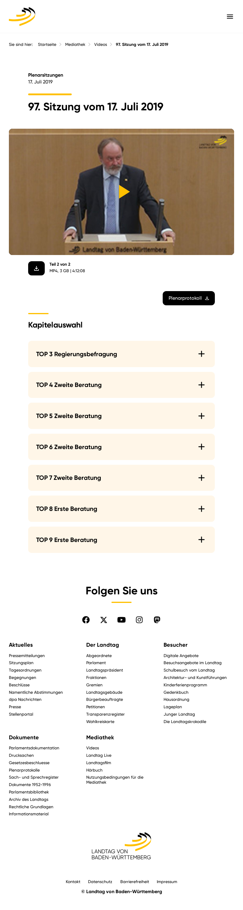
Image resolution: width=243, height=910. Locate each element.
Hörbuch (94, 769)
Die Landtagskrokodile (185, 721)
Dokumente (24, 737)
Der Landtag (102, 645)
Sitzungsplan (21, 662)
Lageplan (173, 706)
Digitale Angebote (181, 655)
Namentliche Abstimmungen (36, 692)
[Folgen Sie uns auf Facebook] (85, 619)
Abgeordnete (99, 655)
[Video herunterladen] (36, 268)
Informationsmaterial (29, 813)
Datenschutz (100, 881)
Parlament (96, 662)
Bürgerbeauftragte (104, 699)
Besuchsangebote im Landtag (193, 662)
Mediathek (75, 44)
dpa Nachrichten (25, 699)
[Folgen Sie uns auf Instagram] (139, 619)
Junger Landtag (179, 714)
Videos (100, 44)
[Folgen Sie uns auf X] (103, 619)
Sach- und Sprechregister (34, 777)
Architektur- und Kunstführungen (195, 677)
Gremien (94, 684)
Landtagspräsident (104, 669)
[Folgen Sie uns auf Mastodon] (157, 619)
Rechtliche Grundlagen (31, 806)
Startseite (47, 44)
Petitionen (95, 706)
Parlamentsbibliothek (29, 791)
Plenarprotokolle (24, 769)
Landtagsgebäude (104, 692)
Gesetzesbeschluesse (29, 762)
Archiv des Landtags (28, 799)
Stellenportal (21, 714)
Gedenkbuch (176, 692)
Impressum (167, 881)
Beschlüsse (19, 684)
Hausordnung (176, 699)
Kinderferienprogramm (185, 684)
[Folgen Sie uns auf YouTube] (121, 619)
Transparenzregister (105, 714)
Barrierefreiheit (134, 881)
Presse (15, 706)
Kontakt (73, 881)
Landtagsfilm (98, 762)
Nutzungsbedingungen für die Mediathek (114, 780)
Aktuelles (21, 645)
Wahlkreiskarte (100, 721)
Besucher (176, 645)
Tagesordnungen (25, 669)
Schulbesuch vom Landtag (189, 669)
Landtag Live (98, 755)
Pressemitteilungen (27, 655)
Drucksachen (21, 755)
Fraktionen (96, 677)
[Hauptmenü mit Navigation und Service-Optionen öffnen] (229, 16)
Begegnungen (22, 677)
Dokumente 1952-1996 (30, 784)
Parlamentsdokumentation (34, 747)
